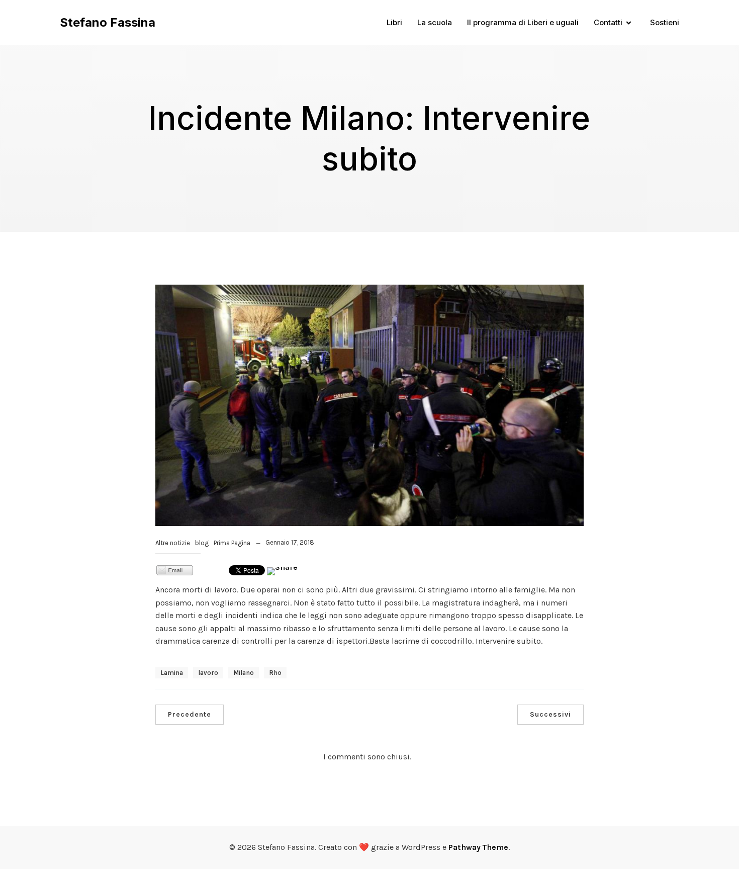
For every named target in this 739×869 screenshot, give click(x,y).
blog (202, 543)
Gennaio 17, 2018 (289, 542)
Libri (394, 22)
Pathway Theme (478, 847)
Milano (243, 672)
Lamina (171, 672)
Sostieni (664, 22)
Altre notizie (172, 543)
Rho (275, 672)
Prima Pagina (232, 543)
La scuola (434, 22)
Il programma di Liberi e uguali (523, 22)
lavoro (208, 672)
